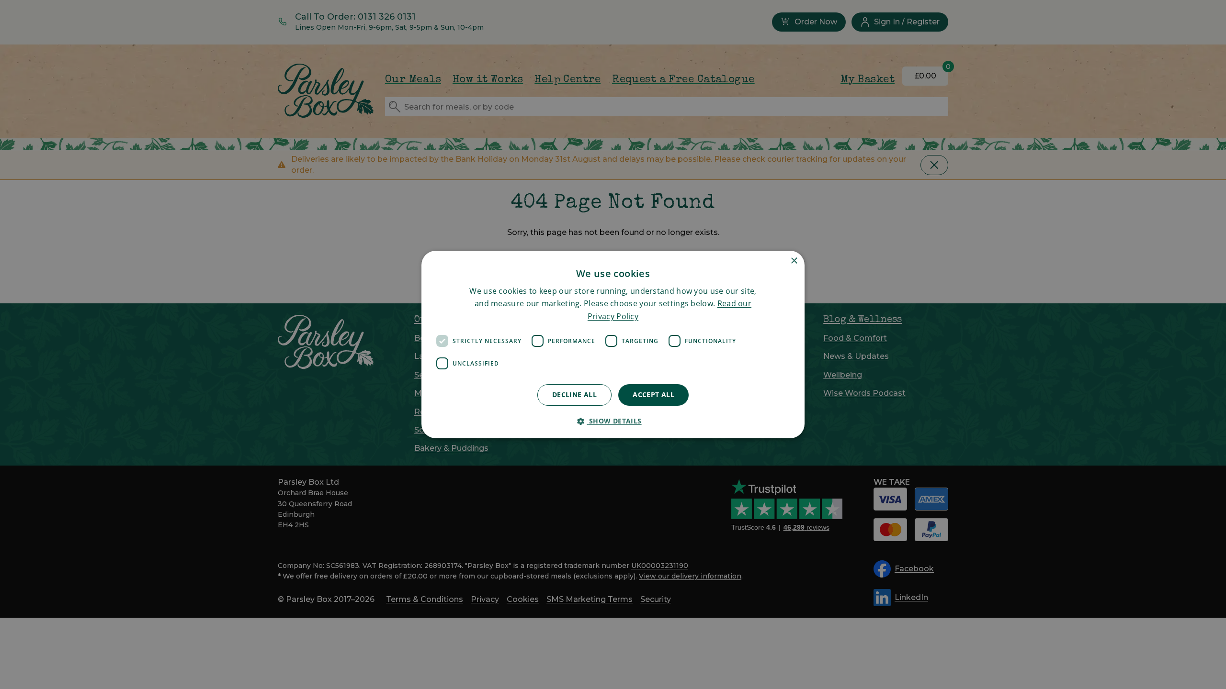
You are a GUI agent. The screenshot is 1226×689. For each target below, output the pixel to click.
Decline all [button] (574, 394)
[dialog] (613, 344)
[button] (612, 420)
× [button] (793, 261)
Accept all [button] (653, 394)
